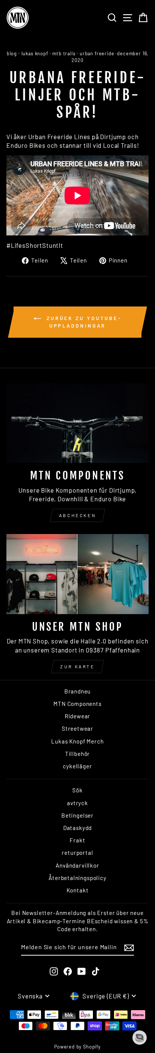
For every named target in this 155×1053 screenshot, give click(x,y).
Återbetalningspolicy (77, 877)
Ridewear (78, 716)
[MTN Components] (77, 423)
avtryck (77, 803)
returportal (77, 852)
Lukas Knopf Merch (77, 741)
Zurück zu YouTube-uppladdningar (83, 322)
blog (12, 53)
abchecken (77, 515)
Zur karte (77, 666)
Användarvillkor (77, 865)
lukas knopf (34, 53)
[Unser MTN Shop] (77, 574)
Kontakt (78, 890)
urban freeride (97, 53)
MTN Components (77, 703)
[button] (139, 1037)
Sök (77, 790)
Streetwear (77, 728)
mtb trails (63, 53)
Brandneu (77, 691)
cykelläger (77, 766)
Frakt (77, 840)
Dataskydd (77, 827)
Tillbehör (77, 753)
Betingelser (77, 815)
